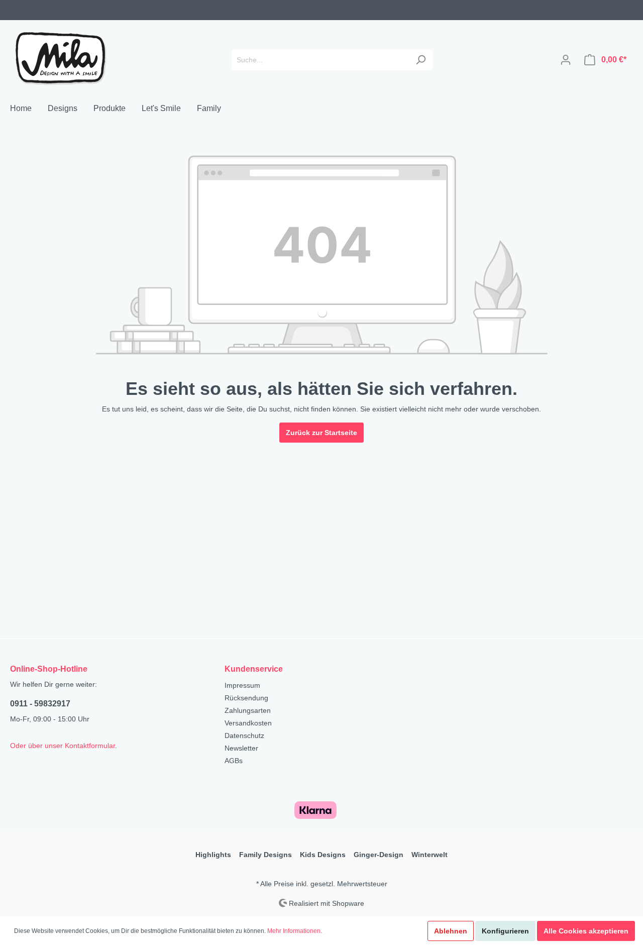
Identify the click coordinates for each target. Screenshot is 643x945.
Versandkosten (248, 723)
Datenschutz (244, 735)
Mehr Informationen (293, 930)
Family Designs (265, 855)
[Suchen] (421, 60)
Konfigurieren (505, 931)
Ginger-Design (378, 855)
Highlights (213, 855)
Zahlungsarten (248, 710)
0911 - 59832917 (40, 703)
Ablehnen (450, 931)
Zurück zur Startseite (321, 433)
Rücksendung (246, 698)
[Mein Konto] (566, 60)
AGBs (234, 761)
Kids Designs (323, 855)
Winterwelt (429, 855)
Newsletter (241, 748)
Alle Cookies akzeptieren (586, 931)
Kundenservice (254, 669)
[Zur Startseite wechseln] (60, 57)
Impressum (242, 685)
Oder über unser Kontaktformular (62, 746)
